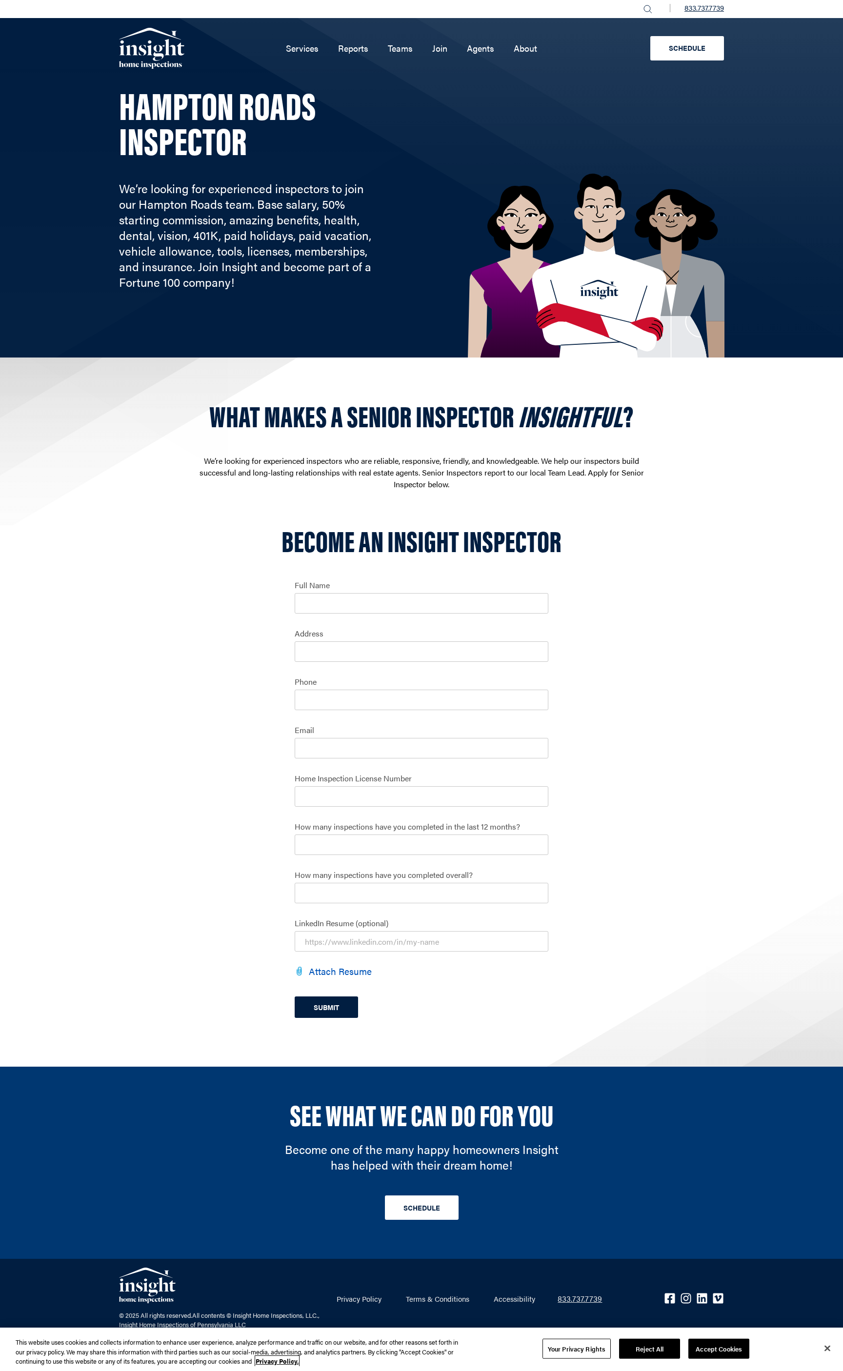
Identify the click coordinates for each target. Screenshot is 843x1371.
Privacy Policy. (277, 1361)
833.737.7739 (704, 7)
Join (439, 48)
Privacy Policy (359, 1298)
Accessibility (514, 1298)
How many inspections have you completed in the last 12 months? (407, 826)
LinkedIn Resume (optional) (341, 923)
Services (302, 48)
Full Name (312, 585)
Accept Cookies (719, 1348)
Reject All (649, 1348)
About (525, 48)
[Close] (827, 1348)
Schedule (687, 48)
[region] (421, 1349)
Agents (480, 48)
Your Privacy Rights (576, 1348)
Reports (353, 48)
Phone (306, 681)
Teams (400, 48)
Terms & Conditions (437, 1298)
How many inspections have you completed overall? (384, 875)
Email (304, 730)
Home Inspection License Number (353, 778)
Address (309, 633)
